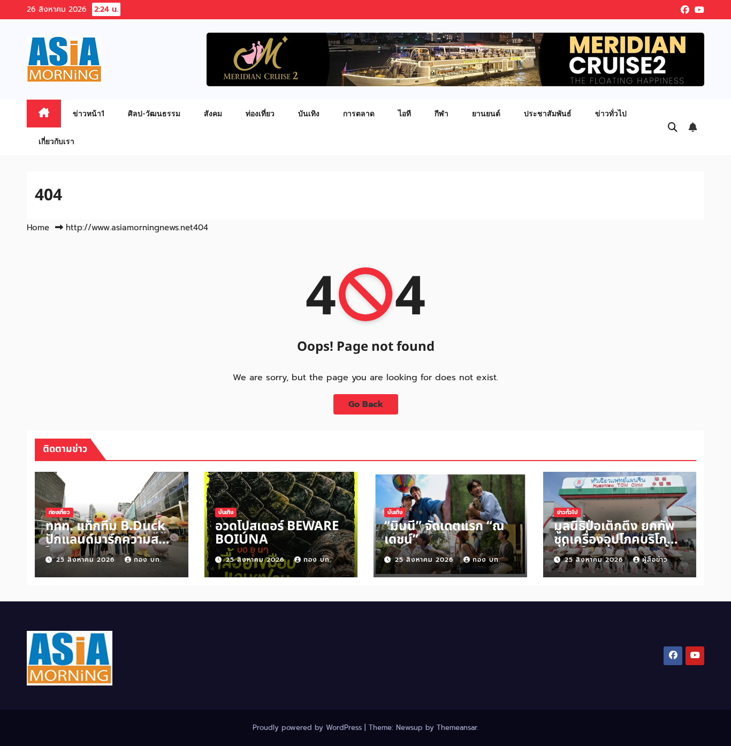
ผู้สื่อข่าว (655, 559)
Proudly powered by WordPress (308, 727)
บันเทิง (308, 113)
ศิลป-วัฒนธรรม (154, 113)
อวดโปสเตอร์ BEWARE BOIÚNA (277, 533)
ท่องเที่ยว (260, 113)
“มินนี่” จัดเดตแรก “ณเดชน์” (444, 533)
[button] (672, 127)
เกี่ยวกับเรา (56, 141)
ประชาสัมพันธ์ (548, 113)
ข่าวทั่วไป (611, 113)
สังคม (213, 113)
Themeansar (457, 727)
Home (38, 227)
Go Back (365, 404)
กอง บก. (148, 559)
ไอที (404, 113)
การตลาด (359, 113)
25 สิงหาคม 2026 (86, 559)
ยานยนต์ (486, 113)
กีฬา (441, 113)
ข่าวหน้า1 (88, 113)
